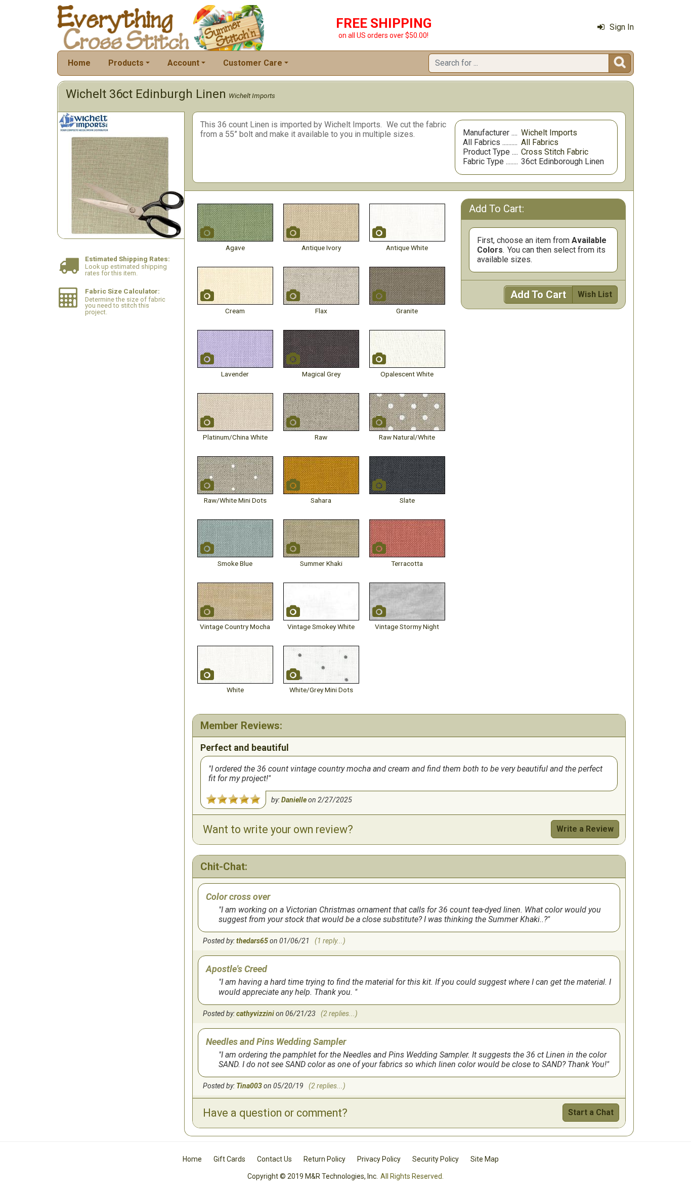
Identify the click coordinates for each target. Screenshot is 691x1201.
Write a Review (585, 829)
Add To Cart (538, 295)
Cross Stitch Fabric (554, 152)
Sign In (622, 27)
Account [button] (183, 63)
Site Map (484, 1159)
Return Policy (325, 1159)
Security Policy (435, 1159)
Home (79, 63)
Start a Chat (591, 1112)
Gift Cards (229, 1159)
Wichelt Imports (252, 95)
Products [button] (126, 63)
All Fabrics (539, 142)
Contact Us (274, 1159)
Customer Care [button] (252, 63)
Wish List (595, 294)
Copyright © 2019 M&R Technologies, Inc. (312, 1176)
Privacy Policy (379, 1159)
